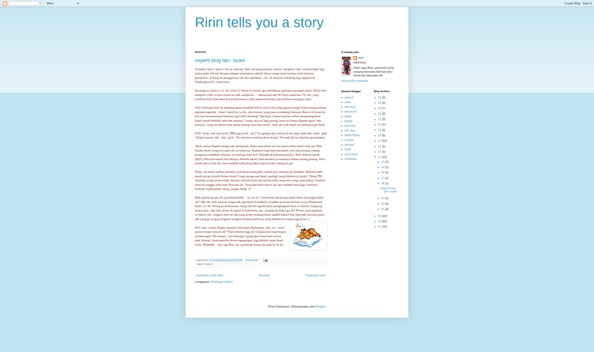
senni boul (351, 154)
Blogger (321, 306)
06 (383, 183)
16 (380, 130)
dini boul (350, 107)
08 (383, 172)
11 (380, 151)
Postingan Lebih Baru (209, 275)
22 (380, 119)
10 (380, 157)
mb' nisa (350, 130)
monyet (349, 144)
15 (380, 135)
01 (383, 209)
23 (380, 113)
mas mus (350, 125)
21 (380, 124)
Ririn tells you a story (259, 22)
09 (380, 216)
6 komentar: (252, 260)
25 (380, 102)
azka (348, 102)
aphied (349, 97)
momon (349, 140)
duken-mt (350, 111)
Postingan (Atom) (222, 281)
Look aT (208, 264)
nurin (348, 149)
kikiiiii (348, 116)
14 (380, 140)
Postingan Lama (315, 275)
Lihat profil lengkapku (354, 80)
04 (383, 198)
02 (383, 203)
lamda (348, 121)
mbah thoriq (352, 135)
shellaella (351, 158)
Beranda (264, 275)
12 (380, 146)
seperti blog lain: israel (220, 60)
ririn (360, 58)
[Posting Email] (265, 260)
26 (380, 97)
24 (380, 108)
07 (383, 178)
